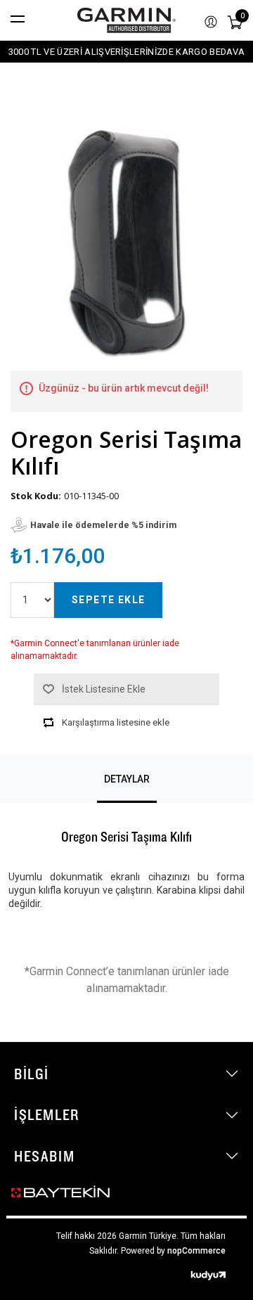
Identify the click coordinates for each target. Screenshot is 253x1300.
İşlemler (46, 1114)
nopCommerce (196, 1251)
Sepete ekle (108, 599)
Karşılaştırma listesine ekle (115, 722)
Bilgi (31, 1073)
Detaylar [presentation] (127, 779)
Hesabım (44, 1156)
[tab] (127, 779)
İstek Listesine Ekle (103, 689)
